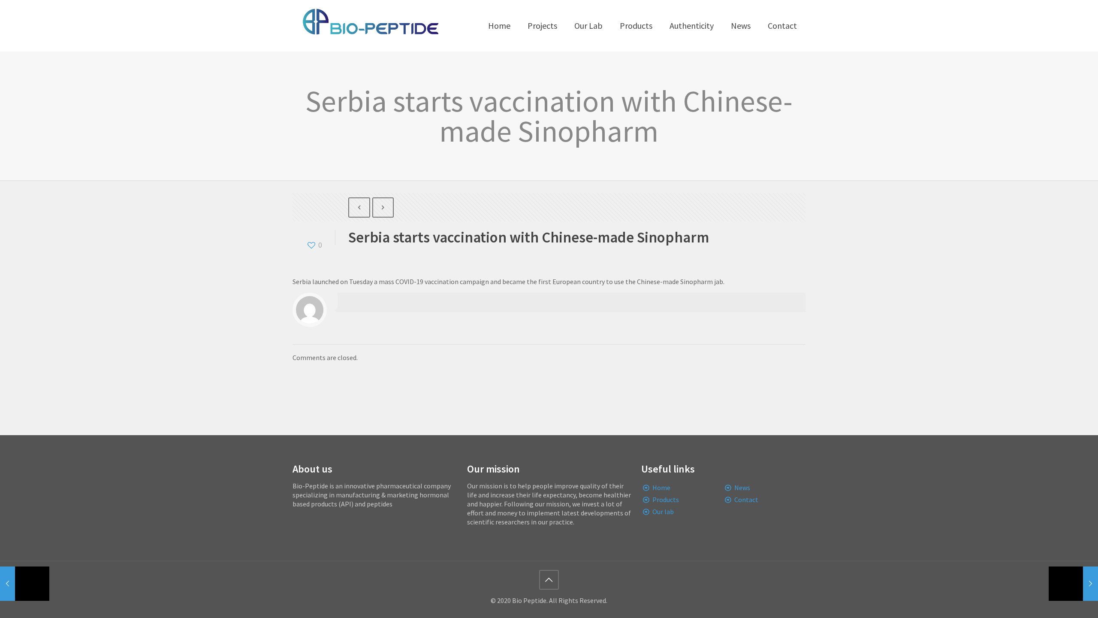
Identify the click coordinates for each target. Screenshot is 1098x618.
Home (661, 487)
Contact (746, 499)
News (742, 487)
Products (665, 499)
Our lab (663, 511)
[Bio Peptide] (370, 26)
